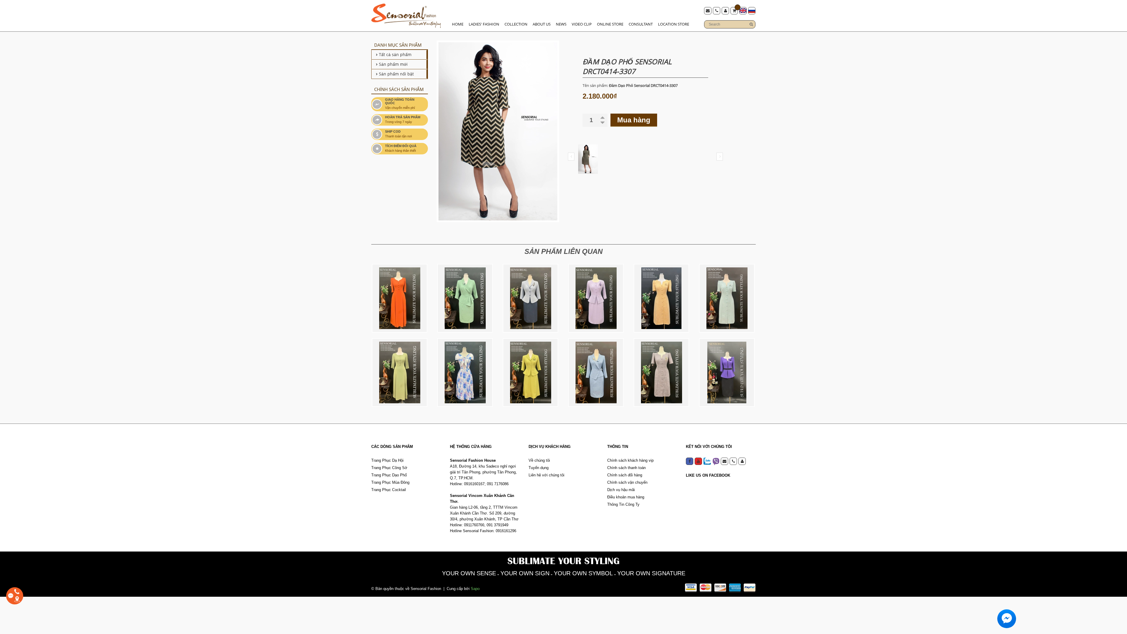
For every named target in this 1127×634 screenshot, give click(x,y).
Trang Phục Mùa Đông (390, 482)
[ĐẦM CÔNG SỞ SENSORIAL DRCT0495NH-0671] (596, 372)
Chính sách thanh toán (626, 468)
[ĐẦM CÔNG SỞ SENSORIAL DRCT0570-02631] (530, 298)
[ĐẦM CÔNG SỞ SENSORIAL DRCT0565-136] (661, 372)
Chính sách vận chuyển (627, 482)
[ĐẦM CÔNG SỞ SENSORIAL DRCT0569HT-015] (530, 372)
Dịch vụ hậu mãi (621, 490)
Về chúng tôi (539, 460)
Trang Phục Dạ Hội (387, 460)
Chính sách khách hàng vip (630, 460)
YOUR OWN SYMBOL (583, 573)
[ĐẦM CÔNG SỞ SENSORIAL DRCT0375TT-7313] (465, 372)
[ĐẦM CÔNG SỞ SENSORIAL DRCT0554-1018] (399, 298)
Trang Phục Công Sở (389, 468)
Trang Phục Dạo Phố (389, 475)
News (561, 24)
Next (719, 157)
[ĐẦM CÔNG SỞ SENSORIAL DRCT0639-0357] (399, 372)
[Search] (751, 24)
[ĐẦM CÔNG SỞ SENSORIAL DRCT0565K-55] (661, 298)
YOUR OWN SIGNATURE (651, 573)
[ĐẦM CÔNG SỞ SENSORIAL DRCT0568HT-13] (596, 298)
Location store (673, 24)
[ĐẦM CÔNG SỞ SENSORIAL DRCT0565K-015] (727, 298)
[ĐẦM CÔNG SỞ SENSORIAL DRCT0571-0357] (465, 298)
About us (542, 24)
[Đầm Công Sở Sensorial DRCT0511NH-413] (727, 372)
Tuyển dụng (539, 468)
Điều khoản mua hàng (625, 497)
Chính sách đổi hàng (624, 475)
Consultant (641, 24)
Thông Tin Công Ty (623, 504)
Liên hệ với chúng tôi (546, 475)
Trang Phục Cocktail (388, 490)
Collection (516, 24)
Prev (571, 157)
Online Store (610, 24)
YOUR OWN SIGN (524, 573)
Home (457, 24)
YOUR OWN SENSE (469, 573)
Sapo (475, 588)
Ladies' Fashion (484, 24)
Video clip (582, 24)
